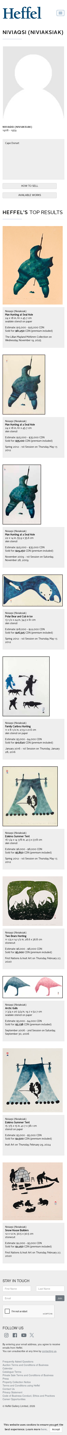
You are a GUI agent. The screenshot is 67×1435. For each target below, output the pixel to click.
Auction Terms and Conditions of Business (25, 1365)
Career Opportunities (14, 1399)
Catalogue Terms (12, 1371)
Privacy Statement (12, 1392)
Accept (56, 1429)
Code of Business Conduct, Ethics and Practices (29, 1395)
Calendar (8, 1368)
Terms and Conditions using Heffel (21, 1385)
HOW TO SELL (29, 186)
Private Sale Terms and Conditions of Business (28, 1375)
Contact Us (9, 1389)
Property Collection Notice (17, 1382)
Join (60, 1298)
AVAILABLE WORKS (29, 195)
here (44, 1429)
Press (6, 1378)
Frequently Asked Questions (18, 1361)
